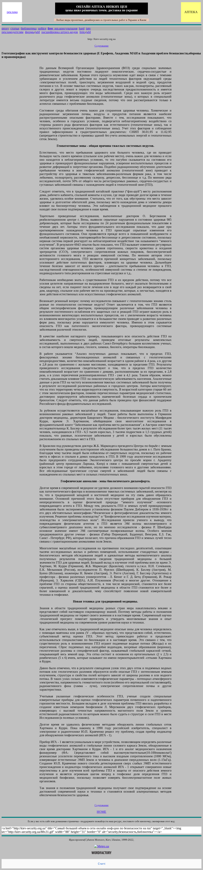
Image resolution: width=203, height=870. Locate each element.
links (82, 32)
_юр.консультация (62, 28)
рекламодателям (12, 32)
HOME (101, 811)
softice (42, 28)
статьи (15, 28)
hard (81, 28)
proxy (5, 28)
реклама (12, 12)
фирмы (29, 32)
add (37, 32)
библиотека (28, 28)
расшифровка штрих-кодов (59, 32)
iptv (88, 28)
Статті (101, 863)
